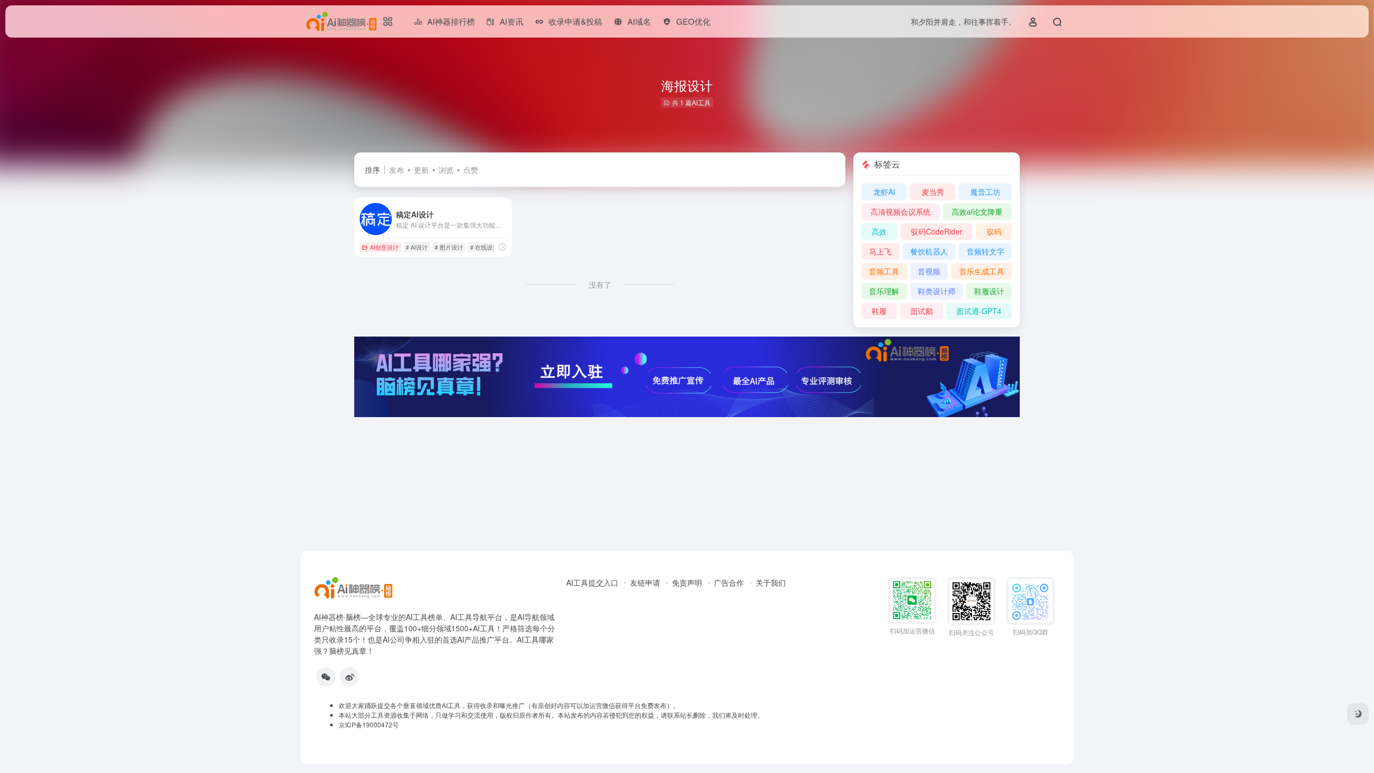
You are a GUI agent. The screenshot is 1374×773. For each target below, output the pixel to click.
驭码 (994, 231)
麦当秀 (933, 191)
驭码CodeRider (936, 231)
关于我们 (771, 582)
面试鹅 (921, 310)
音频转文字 (985, 251)
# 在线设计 (484, 247)
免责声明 (687, 582)
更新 (421, 169)
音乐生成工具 (981, 271)
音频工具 (884, 271)
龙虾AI (884, 191)
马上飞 (880, 251)
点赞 (470, 169)
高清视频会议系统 (901, 211)
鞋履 (879, 310)
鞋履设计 (989, 291)
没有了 (600, 284)
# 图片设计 (449, 247)
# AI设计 (417, 247)
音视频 (929, 271)
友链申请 (645, 582)
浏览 (446, 169)
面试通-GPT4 (979, 310)
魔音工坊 (985, 191)
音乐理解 (884, 291)
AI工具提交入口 (592, 582)
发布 (396, 169)
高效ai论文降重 (977, 211)
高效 (879, 231)
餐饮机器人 (929, 251)
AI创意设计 (384, 247)
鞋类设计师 (936, 291)
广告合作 (729, 582)
